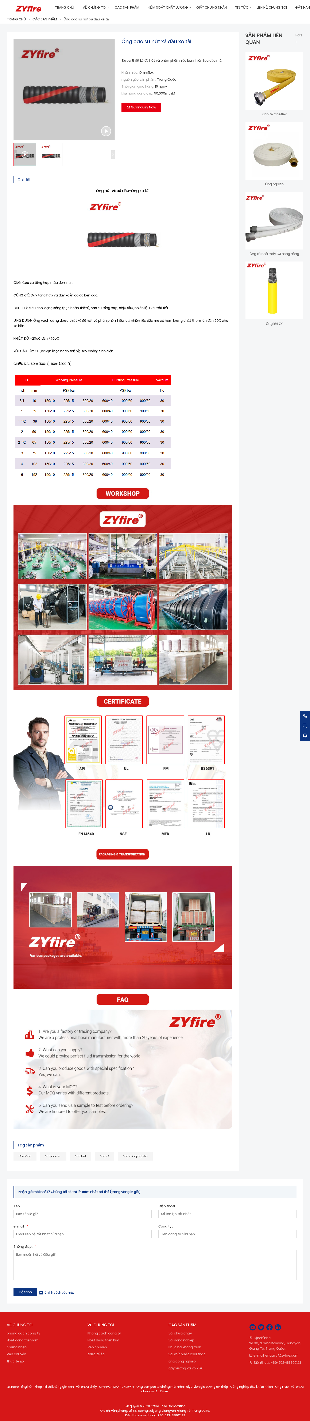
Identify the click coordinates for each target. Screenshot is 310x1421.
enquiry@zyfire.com (281, 1355)
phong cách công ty (23, 1333)
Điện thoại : (167, 1207)
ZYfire (164, 1391)
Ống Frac (282, 1387)
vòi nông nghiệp (181, 1340)
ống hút (80, 1156)
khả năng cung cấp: (137, 93)
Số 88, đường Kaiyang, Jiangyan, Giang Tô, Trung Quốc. (275, 1346)
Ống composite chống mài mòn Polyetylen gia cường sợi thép (182, 1387)
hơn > (298, 38)
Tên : (17, 1207)
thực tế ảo (15, 1361)
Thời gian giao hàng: (137, 86)
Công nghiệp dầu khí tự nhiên (251, 1387)
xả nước (13, 1387)
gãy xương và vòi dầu (185, 1368)
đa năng (25, 1156)
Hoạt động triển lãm (22, 1340)
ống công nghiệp (135, 1156)
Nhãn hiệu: (129, 72)
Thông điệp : (24, 1247)
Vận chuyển (16, 1354)
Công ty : (165, 1227)
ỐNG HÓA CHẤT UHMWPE (116, 1387)
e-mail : (20, 1227)
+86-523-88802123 (286, 1362)
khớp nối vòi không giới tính (54, 1387)
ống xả (104, 1156)
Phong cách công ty (104, 1333)
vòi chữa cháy (180, 1333)
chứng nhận (17, 1347)
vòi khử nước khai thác (187, 1354)
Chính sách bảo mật (59, 1292)
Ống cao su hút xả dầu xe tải (86, 19)
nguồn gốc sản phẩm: (138, 79)
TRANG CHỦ (16, 19)
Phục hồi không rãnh (184, 1347)
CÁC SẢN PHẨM (44, 19)
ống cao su (53, 1156)
